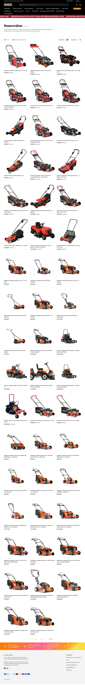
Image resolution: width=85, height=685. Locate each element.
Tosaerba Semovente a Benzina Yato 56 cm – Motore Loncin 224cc (67, 211)
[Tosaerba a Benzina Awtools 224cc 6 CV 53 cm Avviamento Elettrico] (16, 91)
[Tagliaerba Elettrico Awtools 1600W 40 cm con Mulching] (42, 196)
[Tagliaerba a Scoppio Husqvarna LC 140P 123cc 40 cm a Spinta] (42, 546)
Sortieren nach (15, 39)
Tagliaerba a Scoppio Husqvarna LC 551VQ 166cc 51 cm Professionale (16, 631)
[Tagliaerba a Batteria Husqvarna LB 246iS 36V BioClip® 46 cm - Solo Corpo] (16, 441)
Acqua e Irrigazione (28, 8)
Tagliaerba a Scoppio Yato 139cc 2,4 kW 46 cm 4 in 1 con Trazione (16, 211)
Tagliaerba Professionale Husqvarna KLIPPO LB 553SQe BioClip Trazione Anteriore (41, 596)
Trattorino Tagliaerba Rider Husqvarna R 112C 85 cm (16, 386)
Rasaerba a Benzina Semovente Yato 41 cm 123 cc (42, 420)
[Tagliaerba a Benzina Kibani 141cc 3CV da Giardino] (42, 56)
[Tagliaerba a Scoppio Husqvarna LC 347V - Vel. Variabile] (42, 301)
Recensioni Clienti (60, 11)
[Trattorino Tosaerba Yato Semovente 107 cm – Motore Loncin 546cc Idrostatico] (42, 231)
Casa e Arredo (39, 8)
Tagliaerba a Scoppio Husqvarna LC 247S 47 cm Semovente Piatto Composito (15, 561)
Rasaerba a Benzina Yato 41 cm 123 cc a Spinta (68, 420)
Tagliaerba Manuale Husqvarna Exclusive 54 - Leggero (15, 351)
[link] (33, 639)
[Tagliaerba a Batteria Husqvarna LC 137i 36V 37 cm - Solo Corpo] (16, 476)
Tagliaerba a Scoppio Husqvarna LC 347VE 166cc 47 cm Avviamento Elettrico (68, 561)
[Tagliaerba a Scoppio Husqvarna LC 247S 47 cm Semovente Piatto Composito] (16, 546)
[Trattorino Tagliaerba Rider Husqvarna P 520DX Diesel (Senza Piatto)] (69, 371)
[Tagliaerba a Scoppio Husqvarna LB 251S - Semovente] (42, 266)
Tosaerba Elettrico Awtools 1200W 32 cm (14, 175)
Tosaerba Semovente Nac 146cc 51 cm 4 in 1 (67, 140)
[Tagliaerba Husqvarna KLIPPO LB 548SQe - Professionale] (69, 301)
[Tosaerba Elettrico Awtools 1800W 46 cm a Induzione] (16, 126)
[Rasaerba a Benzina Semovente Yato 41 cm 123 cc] (42, 406)
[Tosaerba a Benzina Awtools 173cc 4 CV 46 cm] (69, 91)
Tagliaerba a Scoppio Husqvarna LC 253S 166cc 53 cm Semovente (16, 596)
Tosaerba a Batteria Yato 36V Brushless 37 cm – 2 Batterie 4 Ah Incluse (68, 176)
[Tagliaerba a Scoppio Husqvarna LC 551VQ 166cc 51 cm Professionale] (16, 616)
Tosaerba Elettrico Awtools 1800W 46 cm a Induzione (14, 141)
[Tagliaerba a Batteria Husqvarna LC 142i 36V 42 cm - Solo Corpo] (42, 476)
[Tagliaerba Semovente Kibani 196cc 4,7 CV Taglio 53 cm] (69, 56)
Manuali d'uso (35, 11)
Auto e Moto (65, 8)
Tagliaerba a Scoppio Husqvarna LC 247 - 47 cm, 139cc (15, 281)
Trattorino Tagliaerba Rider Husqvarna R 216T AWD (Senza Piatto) (41, 386)
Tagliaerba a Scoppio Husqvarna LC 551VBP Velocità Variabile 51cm (67, 596)
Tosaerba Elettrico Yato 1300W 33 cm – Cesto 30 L (16, 245)
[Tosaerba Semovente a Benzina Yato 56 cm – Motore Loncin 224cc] (69, 196)
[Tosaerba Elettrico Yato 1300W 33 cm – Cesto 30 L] (16, 231)
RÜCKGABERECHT (70, 667)
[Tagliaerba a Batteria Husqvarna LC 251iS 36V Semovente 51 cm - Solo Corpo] (42, 441)
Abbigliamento (7, 11)
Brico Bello (8, 679)
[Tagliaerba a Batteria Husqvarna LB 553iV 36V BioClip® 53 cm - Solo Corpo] (16, 511)
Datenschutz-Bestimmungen (72, 662)
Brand (27, 11)
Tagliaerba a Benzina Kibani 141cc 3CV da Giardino (40, 71)
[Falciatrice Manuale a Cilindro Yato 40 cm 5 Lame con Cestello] (69, 231)
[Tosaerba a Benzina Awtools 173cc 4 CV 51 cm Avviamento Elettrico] (42, 126)
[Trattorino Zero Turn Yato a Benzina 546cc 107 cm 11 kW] (16, 406)
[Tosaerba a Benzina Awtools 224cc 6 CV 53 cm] (42, 91)
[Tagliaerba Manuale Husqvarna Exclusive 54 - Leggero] (16, 336)
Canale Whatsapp (8, 13)
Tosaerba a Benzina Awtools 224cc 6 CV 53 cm (41, 105)
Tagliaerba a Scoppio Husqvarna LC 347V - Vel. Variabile (41, 316)
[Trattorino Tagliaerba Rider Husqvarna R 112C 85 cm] (16, 371)
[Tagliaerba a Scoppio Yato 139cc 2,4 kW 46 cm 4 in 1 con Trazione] (16, 196)
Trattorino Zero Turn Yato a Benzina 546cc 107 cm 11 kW (16, 421)
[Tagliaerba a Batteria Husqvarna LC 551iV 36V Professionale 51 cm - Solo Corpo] (42, 511)
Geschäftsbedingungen (71, 665)
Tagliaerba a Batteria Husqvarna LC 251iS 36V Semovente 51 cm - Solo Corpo (41, 456)
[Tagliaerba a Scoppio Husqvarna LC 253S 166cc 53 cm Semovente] (16, 581)
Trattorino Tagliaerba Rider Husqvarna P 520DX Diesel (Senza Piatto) (68, 386)
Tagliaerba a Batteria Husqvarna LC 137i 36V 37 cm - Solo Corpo (15, 491)
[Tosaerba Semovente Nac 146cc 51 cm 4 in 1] (69, 126)
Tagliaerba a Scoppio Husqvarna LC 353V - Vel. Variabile (68, 281)
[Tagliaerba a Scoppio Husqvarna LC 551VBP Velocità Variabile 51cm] (69, 581)
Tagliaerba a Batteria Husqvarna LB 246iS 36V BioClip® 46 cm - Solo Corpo (15, 456)
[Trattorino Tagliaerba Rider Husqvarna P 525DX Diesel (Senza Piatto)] (69, 336)
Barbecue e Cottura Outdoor (52, 8)
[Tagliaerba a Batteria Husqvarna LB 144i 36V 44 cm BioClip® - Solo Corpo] (69, 476)
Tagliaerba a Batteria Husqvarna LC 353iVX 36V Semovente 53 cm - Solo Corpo (68, 526)
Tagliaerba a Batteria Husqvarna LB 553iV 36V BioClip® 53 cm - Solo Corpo (15, 526)
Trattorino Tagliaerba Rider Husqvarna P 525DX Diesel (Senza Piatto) (68, 351)
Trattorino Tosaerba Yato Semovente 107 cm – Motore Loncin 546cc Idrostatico (41, 246)
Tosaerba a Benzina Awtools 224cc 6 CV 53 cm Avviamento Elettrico (15, 106)
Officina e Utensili (17, 8)
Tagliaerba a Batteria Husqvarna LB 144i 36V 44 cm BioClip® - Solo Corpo (68, 491)
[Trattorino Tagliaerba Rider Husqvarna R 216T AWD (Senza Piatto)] (42, 371)
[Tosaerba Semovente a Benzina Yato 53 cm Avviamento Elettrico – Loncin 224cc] (42, 161)
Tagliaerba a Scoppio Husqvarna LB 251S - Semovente (40, 281)
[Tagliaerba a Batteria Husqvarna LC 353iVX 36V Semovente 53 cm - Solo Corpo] (69, 511)
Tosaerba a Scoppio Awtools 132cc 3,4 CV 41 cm (15, 70)
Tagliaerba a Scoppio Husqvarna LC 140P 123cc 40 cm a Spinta (42, 561)
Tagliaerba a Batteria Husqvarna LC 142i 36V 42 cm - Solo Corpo (41, 491)
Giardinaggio (7, 8)
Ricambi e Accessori (18, 11)
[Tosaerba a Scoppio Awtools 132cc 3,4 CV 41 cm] (16, 56)
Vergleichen (61, 39)
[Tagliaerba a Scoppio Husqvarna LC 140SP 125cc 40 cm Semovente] (42, 616)
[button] (80, 4)
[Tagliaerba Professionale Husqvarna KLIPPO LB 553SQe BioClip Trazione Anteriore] (42, 581)
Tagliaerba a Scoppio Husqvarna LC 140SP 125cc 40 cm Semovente (42, 631)
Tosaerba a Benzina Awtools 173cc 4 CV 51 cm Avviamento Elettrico (41, 141)
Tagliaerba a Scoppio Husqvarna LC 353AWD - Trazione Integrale (41, 351)
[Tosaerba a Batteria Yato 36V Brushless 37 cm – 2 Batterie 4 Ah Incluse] (69, 161)
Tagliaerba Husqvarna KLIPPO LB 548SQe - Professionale (67, 316)
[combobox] (44, 4)
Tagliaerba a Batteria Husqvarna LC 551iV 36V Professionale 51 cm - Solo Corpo (41, 526)
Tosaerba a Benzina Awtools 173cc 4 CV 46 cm (68, 105)
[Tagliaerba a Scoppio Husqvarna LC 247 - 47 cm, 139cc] (16, 266)
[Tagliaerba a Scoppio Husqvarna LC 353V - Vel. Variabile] (69, 266)
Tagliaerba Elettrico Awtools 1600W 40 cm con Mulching (41, 211)
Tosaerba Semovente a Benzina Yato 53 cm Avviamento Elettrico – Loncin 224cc (40, 176)
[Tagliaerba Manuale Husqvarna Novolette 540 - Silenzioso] (16, 301)
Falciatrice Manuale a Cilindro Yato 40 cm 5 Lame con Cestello (68, 246)
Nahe (67, 660)
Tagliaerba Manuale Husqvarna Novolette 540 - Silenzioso (15, 316)
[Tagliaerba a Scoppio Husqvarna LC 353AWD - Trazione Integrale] (42, 336)
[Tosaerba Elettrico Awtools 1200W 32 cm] (16, 161)
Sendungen (68, 670)
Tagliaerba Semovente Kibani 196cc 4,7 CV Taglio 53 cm (68, 71)
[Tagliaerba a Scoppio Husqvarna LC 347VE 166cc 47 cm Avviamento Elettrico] (69, 546)
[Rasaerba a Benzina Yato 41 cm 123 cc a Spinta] (69, 406)
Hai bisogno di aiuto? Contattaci (47, 11)
